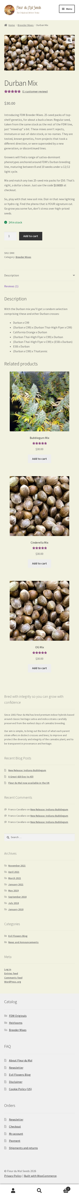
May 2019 (13, 890)
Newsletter (16, 1067)
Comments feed (13, 977)
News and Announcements (23, 942)
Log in (7, 969)
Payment (14, 1141)
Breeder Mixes (26, 25)
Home (11, 25)
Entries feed (11, 973)
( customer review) (35, 91)
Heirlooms (15, 1023)
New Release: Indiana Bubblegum (27, 770)
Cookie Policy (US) (20, 1089)
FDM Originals (18, 1016)
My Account (13, 1190)
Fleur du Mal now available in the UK (28, 783)
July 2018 (13, 903)
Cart (61, 1187)
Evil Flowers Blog (17, 936)
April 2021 (13, 872)
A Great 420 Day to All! (20, 776)
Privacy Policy (12, 1176)
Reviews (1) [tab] (11, 286)
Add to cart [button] (39, 458)
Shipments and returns (23, 1148)
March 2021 (14, 878)
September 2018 (17, 896)
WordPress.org (12, 981)
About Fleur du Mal (20, 1060)
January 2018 (15, 909)
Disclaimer (15, 1082)
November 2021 (17, 865)
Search (39, 1190)
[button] (69, 40)
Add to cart (30, 236)
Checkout (15, 1126)
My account (16, 1134)
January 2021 (15, 884)
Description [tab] (11, 275)
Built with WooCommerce (40, 1176)
